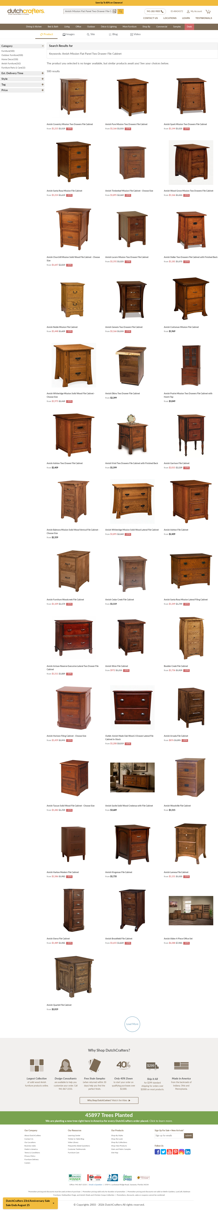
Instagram (181, 1151)
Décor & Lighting (109, 27)
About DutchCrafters (32, 1135)
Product (48, 34)
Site (92, 34)
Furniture (8, 51)
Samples (177, 27)
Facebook (157, 1151)
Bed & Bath (53, 27)
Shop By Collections (119, 1142)
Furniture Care (73, 1153)
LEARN (186, 18)
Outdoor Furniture (12, 55)
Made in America (31, 1149)
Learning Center (74, 1135)
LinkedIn (187, 1151)
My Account (196, 11)
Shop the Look (117, 1139)
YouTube (169, 1151)
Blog (115, 34)
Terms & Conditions (32, 1153)
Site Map (114, 1153)
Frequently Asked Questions (79, 1146)
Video (137, 34)
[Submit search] (120, 11)
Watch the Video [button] (107, 1101)
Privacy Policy (29, 1156)
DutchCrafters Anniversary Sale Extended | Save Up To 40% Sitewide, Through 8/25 (109, 3)
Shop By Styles (117, 1135)
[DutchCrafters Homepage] (26, 11)
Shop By (146, 27)
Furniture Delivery (31, 1159)
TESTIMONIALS (203, 18)
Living (67, 27)
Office (78, 27)
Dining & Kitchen (34, 27)
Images (70, 34)
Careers (27, 1163)
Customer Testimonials (77, 1149)
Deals (189, 27)
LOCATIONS (169, 18)
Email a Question (95, 1185)
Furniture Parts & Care (13, 68)
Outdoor (91, 27)
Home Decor (9, 59)
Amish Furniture (11, 64)
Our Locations (30, 1142)
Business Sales (30, 1146)
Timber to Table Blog (76, 1139)
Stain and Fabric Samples (121, 1149)
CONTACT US (150, 18)
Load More (132, 1024)
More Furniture (129, 27)
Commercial (161, 27)
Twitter (163, 1151)
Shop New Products (119, 1146)
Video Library (73, 1142)
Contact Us (28, 1139)
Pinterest (175, 1151)
